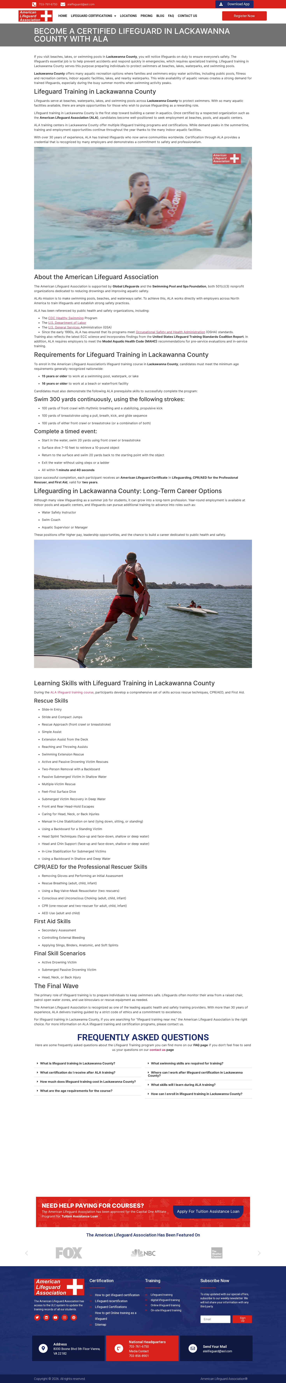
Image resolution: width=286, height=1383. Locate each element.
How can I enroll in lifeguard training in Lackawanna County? (196, 1094)
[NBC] (141, 1253)
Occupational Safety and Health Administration (170, 332)
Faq (171, 16)
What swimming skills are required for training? (187, 1063)
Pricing (147, 16)
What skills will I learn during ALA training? (183, 1085)
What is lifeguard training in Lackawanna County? (77, 1063)
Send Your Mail (215, 1347)
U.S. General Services (64, 327)
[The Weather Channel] (215, 1253)
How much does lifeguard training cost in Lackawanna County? (88, 1082)
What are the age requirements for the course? (76, 1091)
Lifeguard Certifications (91, 16)
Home (62, 16)
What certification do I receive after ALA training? (77, 1072)
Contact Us (187, 16)
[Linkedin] (46, 1317)
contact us (158, 1050)
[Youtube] (55, 1317)
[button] (87, 1063)
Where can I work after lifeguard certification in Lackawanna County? (195, 1073)
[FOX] (67, 1253)
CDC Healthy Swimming (66, 318)
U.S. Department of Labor (67, 323)
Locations (128, 16)
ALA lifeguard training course (72, 692)
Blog (160, 16)
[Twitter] (37, 1317)
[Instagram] (64, 1317)
